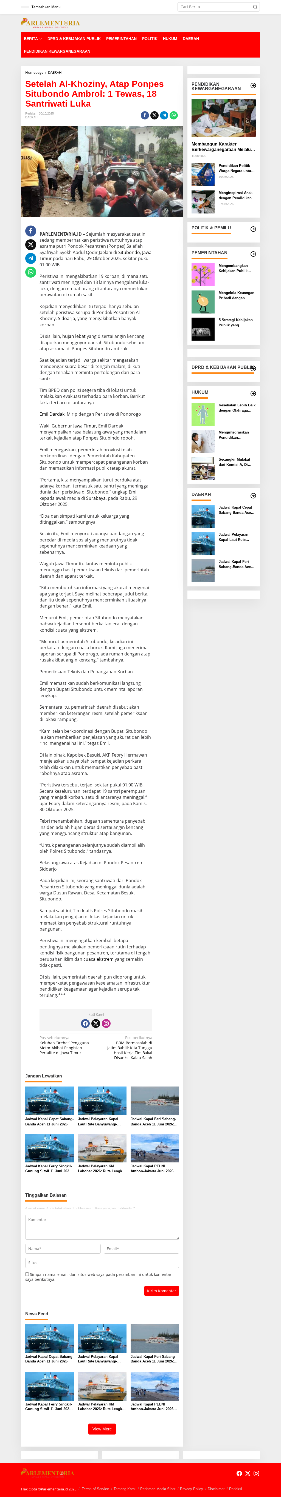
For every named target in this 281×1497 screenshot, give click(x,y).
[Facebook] (85, 1023)
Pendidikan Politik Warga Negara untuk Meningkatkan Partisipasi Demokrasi (236, 168)
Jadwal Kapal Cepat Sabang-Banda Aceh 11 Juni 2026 (49, 1121)
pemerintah (90, 450)
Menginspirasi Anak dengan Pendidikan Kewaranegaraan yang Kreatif (235, 195)
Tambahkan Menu (46, 6)
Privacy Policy (191, 1489)
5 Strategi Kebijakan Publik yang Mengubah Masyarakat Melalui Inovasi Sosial (236, 322)
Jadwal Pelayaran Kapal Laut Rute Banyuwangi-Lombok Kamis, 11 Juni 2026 (98, 1122)
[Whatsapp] (174, 115)
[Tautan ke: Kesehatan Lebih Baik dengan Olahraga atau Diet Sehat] (203, 414)
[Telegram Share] (164, 115)
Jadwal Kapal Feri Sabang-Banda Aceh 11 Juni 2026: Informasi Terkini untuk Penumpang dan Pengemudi (153, 1122)
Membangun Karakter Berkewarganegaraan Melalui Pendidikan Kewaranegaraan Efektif (222, 147)
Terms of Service (95, 1489)
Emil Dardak (52, 414)
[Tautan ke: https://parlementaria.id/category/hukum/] (253, 393)
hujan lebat (74, 336)
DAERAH (31, 117)
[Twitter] (95, 1023)
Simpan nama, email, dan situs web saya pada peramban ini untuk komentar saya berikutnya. (98, 1277)
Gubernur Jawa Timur (74, 426)
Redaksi (235, 1489)
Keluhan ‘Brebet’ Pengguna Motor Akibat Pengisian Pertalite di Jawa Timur (64, 1045)
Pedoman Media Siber (157, 1489)
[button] (255, 7)
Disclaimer (216, 1489)
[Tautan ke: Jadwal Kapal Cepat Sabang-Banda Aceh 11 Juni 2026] (203, 516)
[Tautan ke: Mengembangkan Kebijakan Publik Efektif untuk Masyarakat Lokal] (203, 274)
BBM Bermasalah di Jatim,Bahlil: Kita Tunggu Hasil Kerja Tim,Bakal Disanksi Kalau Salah (129, 1047)
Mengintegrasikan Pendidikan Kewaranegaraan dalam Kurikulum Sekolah (234, 435)
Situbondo (129, 252)
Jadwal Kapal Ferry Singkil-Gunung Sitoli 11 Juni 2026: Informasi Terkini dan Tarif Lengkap (48, 1169)
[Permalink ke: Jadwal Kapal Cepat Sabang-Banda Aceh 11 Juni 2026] (49, 1100)
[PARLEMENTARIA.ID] (50, 22)
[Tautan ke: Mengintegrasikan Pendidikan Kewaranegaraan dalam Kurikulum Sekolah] (203, 441)
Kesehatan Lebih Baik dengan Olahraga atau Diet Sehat (237, 408)
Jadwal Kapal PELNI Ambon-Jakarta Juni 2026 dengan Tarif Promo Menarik (155, 1169)
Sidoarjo (66, 318)
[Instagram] (106, 1023)
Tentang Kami (125, 1489)
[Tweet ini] (154, 115)
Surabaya (96, 498)
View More (102, 1429)
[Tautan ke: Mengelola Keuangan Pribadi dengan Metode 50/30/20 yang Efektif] (203, 301)
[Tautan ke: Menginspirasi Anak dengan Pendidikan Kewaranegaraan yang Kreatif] (203, 201)
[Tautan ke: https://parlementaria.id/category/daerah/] (253, 495)
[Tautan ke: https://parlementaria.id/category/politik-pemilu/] (253, 229)
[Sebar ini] (145, 115)
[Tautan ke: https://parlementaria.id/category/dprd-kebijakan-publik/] (253, 368)
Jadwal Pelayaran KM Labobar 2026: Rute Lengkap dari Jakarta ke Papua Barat (102, 1169)
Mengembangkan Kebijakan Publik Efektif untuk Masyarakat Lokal (233, 268)
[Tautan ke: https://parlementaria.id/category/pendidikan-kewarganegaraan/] (253, 85)
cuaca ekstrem (98, 959)
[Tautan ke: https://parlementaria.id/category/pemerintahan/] (253, 254)
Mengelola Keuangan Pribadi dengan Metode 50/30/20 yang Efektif (237, 295)
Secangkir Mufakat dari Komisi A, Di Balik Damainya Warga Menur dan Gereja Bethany (234, 462)
